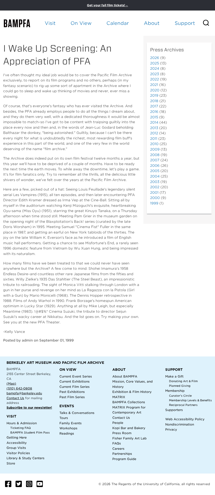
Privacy (171, 429)
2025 (154, 63)
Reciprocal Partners (183, 405)
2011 (153, 139)
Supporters (174, 410)
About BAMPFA (124, 376)
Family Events (70, 423)
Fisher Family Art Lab (129, 438)
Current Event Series (75, 376)
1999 (154, 203)
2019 (154, 95)
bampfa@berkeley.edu (24, 393)
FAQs (116, 443)
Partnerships (122, 453)
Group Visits (16, 448)
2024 (154, 69)
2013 (154, 128)
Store (11, 463)
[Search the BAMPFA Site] (208, 23)
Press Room (121, 433)
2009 (155, 149)
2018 (154, 101)
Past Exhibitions (72, 392)
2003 (154, 182)
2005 (154, 171)
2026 (154, 58)
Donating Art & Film (183, 381)
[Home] (20, 23)
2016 (154, 112)
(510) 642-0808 (19, 388)
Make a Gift (174, 376)
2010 (154, 144)
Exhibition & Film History (132, 392)
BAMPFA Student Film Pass (30, 432)
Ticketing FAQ (20, 428)
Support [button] (185, 23)
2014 (154, 122)
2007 (154, 160)
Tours (63, 418)
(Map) (11, 383)
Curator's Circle (180, 395)
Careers (118, 448)
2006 (155, 166)
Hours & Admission (22, 423)
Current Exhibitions (74, 381)
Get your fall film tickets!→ (107, 5)
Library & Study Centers (26, 458)
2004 (155, 176)
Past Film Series (72, 397)
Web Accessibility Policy (185, 419)
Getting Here (17, 437)
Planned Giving (179, 385)
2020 (154, 90)
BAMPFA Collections (128, 402)
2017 (154, 106)
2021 (154, 85)
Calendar (117, 23)
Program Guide (124, 459)
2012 (154, 133)
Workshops (68, 428)
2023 (154, 74)
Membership (175, 390)
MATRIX (118, 397)
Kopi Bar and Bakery (128, 428)
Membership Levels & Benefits (190, 400)
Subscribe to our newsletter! (29, 407)
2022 (154, 79)
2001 (154, 193)
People (117, 422)
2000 (155, 198)
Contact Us (15, 398)
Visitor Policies (18, 453)
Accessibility (17, 442)
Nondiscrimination (179, 424)
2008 (155, 155)
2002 (154, 187)
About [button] (152, 23)
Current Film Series (74, 386)
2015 (154, 117)
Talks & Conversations (76, 413)
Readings (66, 433)
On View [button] (81, 23)
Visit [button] (50, 23)
